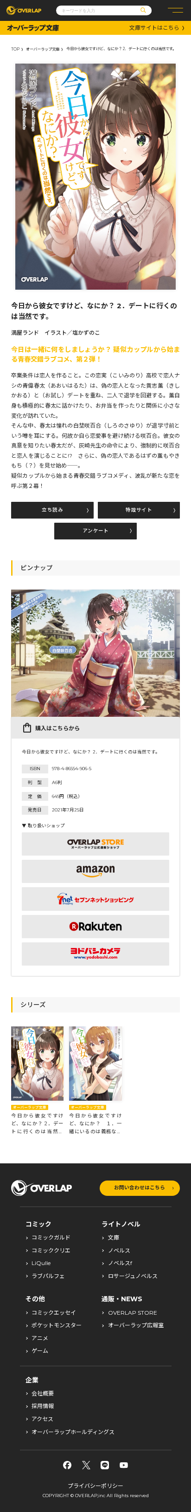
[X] (86, 1465)
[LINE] (105, 1465)
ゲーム (40, 1351)
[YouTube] (124, 1465)
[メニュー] (175, 10)
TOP (15, 49)
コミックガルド (51, 1237)
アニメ (40, 1338)
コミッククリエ (51, 1250)
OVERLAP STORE (132, 1313)
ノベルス (119, 1250)
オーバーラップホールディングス (73, 1432)
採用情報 (43, 1406)
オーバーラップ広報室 (136, 1325)
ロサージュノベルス (133, 1276)
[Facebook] (67, 1465)
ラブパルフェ (48, 1276)
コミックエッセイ (54, 1313)
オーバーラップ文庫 (42, 49)
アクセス (42, 1419)
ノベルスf (120, 1263)
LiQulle (41, 1263)
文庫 (113, 1237)
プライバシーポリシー (95, 1485)
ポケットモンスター (57, 1325)
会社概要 (43, 1393)
